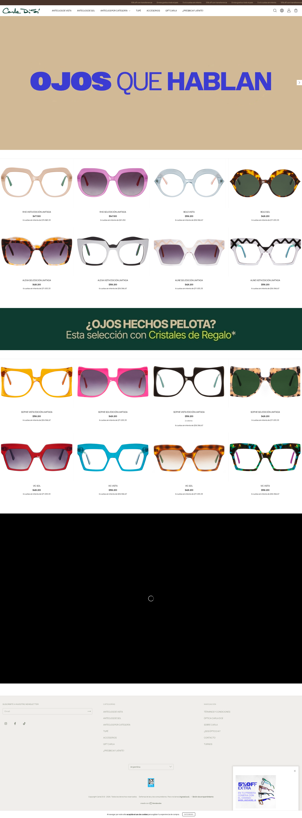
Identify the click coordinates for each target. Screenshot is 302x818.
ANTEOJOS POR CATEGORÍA (114, 10)
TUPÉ (138, 10)
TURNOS (208, 744)
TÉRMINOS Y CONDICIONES (217, 711)
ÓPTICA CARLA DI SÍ (213, 718)
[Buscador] (275, 11)
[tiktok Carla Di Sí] (24, 723)
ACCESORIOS (153, 10)
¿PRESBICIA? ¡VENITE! (192, 10)
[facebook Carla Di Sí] (15, 723)
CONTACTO (209, 737)
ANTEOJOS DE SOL (86, 10)
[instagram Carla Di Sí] (6, 723)
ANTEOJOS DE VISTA (61, 10)
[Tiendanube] (151, 803)
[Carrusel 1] (151, 83)
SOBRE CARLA (211, 724)
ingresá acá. (185, 796)
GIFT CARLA (171, 10)
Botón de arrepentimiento (203, 796)
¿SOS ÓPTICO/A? (212, 731)
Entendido (188, 814)
